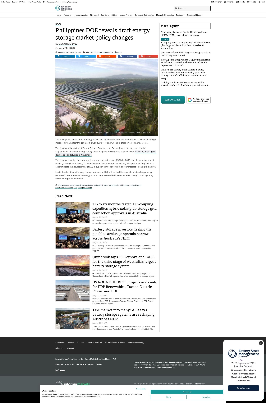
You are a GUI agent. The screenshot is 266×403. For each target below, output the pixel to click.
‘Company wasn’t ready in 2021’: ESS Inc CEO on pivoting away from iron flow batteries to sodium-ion (185, 45)
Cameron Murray (68, 44)
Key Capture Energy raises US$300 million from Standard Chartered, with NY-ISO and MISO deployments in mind (185, 62)
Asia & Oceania (75, 52)
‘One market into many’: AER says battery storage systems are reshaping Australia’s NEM (123, 314)
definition (97, 185)
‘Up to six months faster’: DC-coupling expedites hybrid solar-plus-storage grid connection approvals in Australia (124, 208)
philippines (124, 185)
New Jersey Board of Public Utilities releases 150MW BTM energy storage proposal (184, 34)
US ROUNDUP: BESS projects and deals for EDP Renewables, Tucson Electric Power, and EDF (124, 286)
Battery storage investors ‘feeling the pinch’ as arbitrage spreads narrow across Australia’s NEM (122, 233)
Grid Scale (89, 52)
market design (114, 185)
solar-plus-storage (85, 188)
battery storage (63, 185)
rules (75, 188)
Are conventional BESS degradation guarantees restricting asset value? (185, 54)
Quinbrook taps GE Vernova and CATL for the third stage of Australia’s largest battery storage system (124, 261)
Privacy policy (141, 389)
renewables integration (64, 188)
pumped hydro (135, 185)
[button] (65, 56)
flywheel (105, 185)
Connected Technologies (103, 52)
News (58, 24)
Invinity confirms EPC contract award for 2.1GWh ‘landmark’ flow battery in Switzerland (185, 84)
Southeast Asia (63, 52)
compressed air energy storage (81, 185)
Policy (119, 52)
